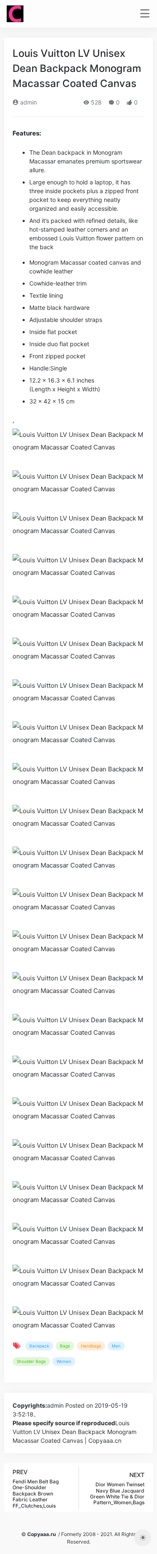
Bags (65, 1345)
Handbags (91, 1345)
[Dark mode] (142, 1537)
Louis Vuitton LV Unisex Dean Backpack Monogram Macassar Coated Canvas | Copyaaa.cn (74, 1431)
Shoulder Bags (31, 1361)
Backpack (39, 1345)
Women (64, 1361)
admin (27, 102)
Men (116, 1345)
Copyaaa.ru (41, 1534)
